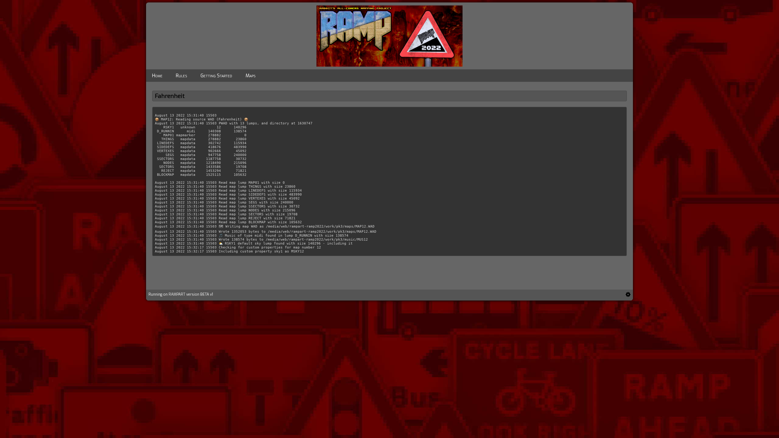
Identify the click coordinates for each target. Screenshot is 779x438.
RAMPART (177, 294)
